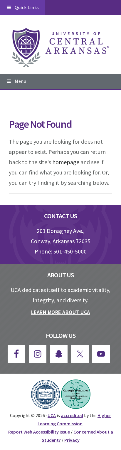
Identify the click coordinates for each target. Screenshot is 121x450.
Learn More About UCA (60, 312)
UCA (52, 415)
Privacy (72, 440)
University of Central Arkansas (60, 47)
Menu (20, 81)
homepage (65, 162)
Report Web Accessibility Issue (39, 432)
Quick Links (27, 7)
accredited (72, 415)
